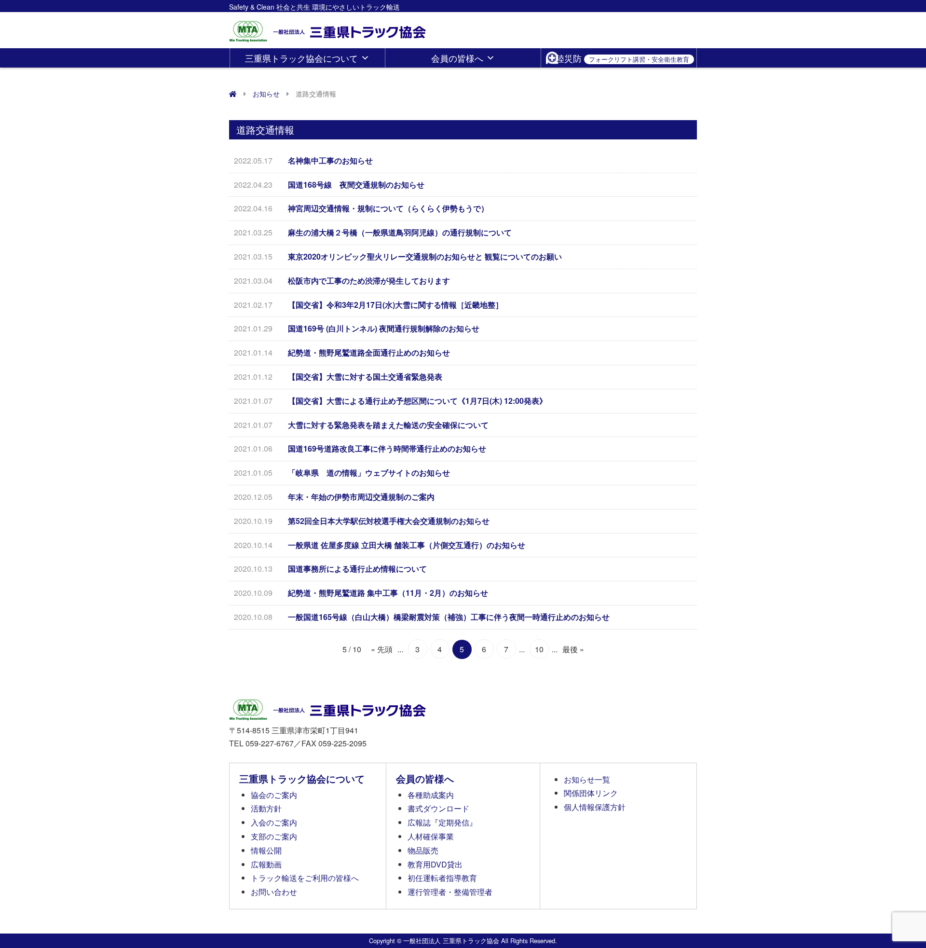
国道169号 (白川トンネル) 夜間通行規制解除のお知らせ (383, 328)
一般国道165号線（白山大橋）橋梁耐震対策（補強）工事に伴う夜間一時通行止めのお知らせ (449, 616)
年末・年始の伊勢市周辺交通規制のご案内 (361, 496)
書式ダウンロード (438, 808)
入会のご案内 (274, 822)
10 (539, 649)
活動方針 (266, 808)
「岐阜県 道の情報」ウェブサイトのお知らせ (369, 472)
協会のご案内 (274, 794)
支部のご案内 (274, 836)
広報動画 (266, 864)
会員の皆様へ (457, 58)
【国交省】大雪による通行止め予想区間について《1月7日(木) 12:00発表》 (417, 400)
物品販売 (423, 850)
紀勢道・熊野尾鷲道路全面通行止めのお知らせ (369, 352)
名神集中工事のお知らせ (330, 160)
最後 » (573, 649)
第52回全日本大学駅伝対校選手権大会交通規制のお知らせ (389, 520)
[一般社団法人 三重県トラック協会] (328, 28)
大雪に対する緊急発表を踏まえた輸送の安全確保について (388, 424)
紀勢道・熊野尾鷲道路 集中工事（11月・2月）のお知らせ (388, 592)
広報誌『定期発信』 (442, 822)
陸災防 (622, 58)
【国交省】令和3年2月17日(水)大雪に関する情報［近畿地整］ (395, 304)
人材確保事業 (431, 836)
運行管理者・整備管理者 (450, 891)
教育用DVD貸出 (435, 864)
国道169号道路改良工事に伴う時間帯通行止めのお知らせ (387, 448)
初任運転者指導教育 (442, 877)
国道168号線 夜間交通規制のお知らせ (356, 184)
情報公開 (266, 850)
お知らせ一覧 (587, 779)
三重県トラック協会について (301, 58)
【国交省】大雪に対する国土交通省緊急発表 (365, 376)
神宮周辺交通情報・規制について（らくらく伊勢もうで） (388, 208)
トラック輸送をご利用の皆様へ (305, 877)
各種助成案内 (431, 794)
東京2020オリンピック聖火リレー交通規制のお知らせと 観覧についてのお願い (425, 256)
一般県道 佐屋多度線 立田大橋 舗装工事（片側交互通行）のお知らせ (406, 544)
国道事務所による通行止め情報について (357, 568)
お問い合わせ (274, 891)
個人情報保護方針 (595, 806)
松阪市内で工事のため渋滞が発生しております (369, 280)
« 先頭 (382, 649)
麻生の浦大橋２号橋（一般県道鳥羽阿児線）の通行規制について (400, 232)
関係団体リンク (591, 792)
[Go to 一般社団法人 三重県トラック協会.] (233, 93)
